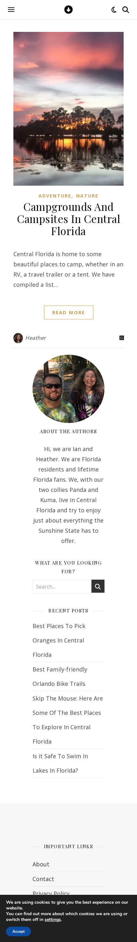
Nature (87, 196)
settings (53, 920)
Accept (18, 931)
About (40, 864)
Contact (43, 879)
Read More (68, 312)
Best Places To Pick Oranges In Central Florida (58, 640)
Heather (35, 337)
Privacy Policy (50, 893)
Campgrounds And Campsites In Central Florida (68, 218)
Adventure (55, 196)
